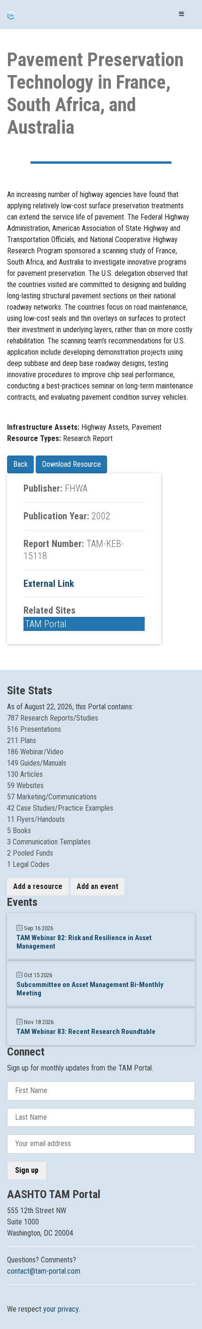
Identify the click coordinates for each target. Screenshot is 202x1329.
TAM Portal (46, 624)
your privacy (60, 1309)
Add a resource (37, 886)
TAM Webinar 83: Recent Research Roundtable (85, 1031)
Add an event (97, 886)
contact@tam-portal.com (43, 1271)
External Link (48, 583)
